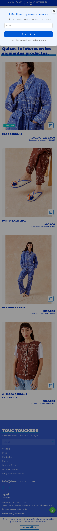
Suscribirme (28, 34)
